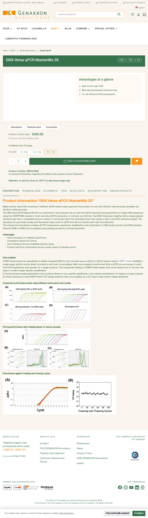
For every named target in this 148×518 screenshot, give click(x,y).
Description (16, 127)
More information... (67, 513)
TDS (130, 60)
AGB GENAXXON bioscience (92, 458)
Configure (139, 513)
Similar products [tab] (121, 191)
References (83, 444)
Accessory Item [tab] (97, 191)
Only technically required (117, 513)
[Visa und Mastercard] (17, 487)
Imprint (80, 463)
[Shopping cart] (145, 15)
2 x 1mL (24, 152)
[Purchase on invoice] (31, 487)
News (80, 449)
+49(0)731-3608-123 (14, 450)
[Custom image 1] (135, 456)
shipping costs (61, 503)
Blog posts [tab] (77, 191)
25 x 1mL (51, 152)
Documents (51, 127)
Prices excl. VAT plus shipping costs (23, 138)
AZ (138, 60)
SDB (121, 60)
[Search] (119, 14)
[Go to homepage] (26, 14)
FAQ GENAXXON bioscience (55, 449)
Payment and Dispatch (52, 453)
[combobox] (85, 14)
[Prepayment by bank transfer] (46, 487)
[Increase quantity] (25, 161)
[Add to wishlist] (137, 161)
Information (83, 437)
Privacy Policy (84, 453)
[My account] (139, 15)
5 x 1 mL (37, 152)
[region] (38, 96)
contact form (18, 456)
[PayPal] (7, 487)
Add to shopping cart (81, 161)
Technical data (34, 127)
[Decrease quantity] (11, 161)
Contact (44, 444)
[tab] (11, 193)
